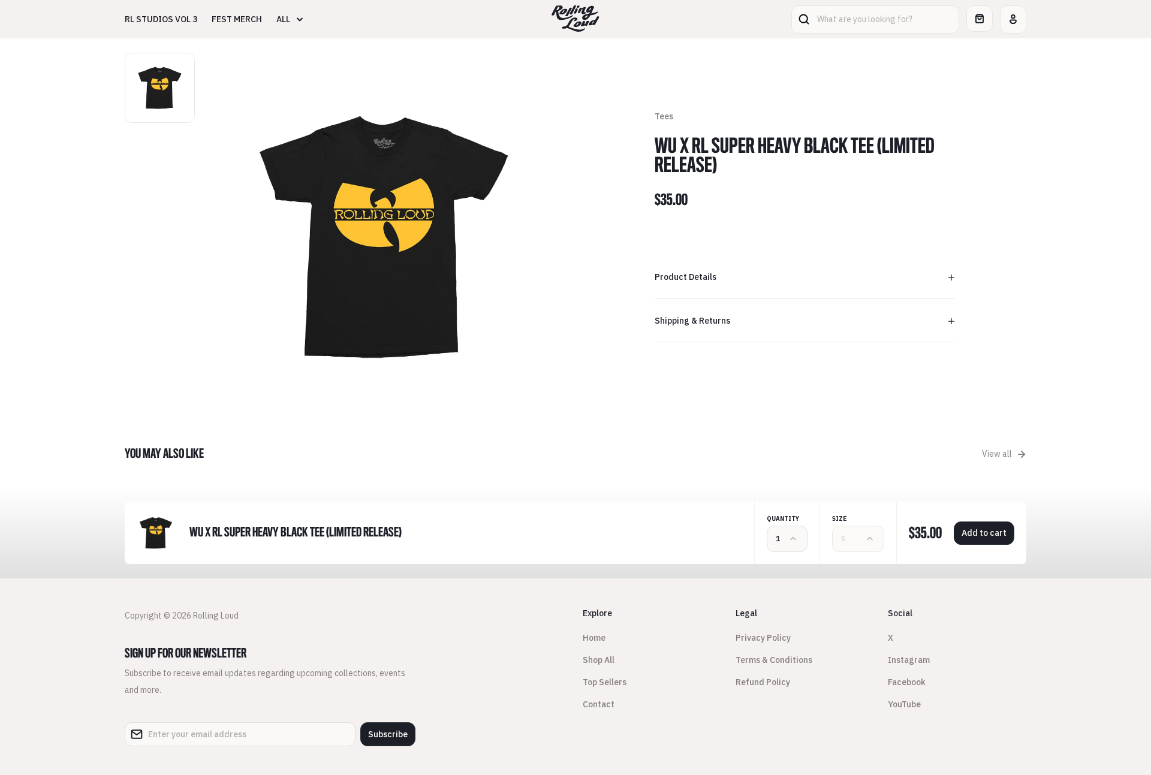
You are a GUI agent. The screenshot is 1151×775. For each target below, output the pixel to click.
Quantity (783, 519)
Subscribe (388, 734)
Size (839, 519)
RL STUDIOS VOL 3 (161, 19)
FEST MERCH (237, 19)
